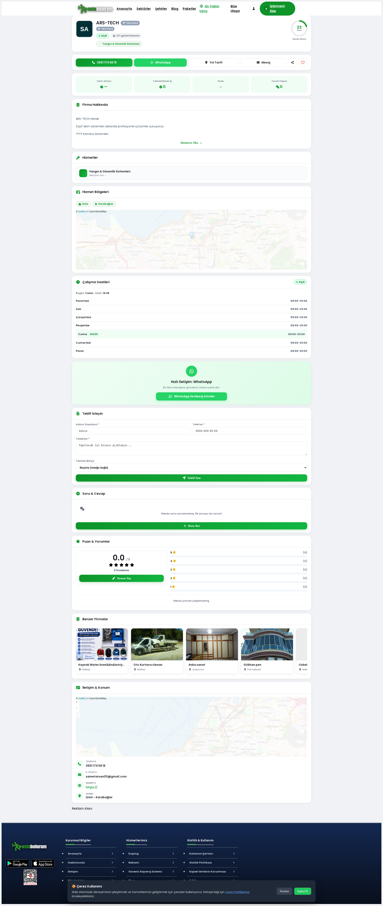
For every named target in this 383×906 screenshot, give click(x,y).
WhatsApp (163, 62)
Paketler (189, 9)
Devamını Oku (190, 142)
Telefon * (198, 424)
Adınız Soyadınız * (87, 424)
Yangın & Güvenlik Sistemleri (121, 43)
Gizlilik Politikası (200, 862)
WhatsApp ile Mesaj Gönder (194, 396)
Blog (174, 9)
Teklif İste (194, 478)
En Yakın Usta (209, 8)
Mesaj (266, 62)
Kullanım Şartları (201, 854)
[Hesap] (254, 9)
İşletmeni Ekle (275, 8)
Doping (133, 854)
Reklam (133, 862)
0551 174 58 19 (95, 766)
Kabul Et (302, 891)
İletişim (73, 871)
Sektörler (143, 9)
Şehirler (161, 9)
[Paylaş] (292, 62)
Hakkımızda (76, 862)
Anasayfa (124, 9)
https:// (92, 787)
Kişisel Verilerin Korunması (207, 871)
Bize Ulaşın (235, 8)
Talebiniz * (82, 438)
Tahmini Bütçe (85, 461)
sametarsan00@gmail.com (106, 776)
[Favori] (302, 62)
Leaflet (81, 211)
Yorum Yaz (124, 578)
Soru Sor (194, 525)
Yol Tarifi (216, 62)
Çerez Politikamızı (237, 892)
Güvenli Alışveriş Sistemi (145, 871)
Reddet (284, 891)
